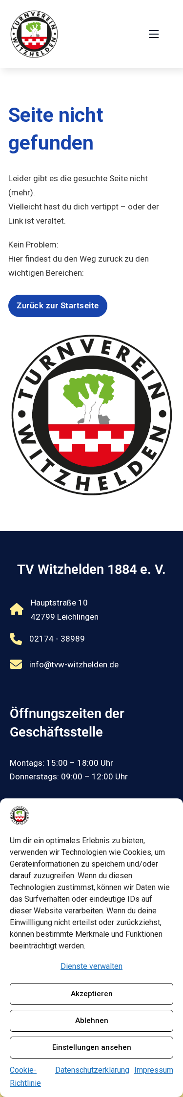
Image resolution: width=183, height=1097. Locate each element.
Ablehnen (91, 1020)
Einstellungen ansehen (91, 1047)
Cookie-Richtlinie (25, 1076)
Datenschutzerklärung (92, 1070)
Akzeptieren (92, 993)
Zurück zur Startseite (58, 305)
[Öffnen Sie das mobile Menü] (154, 34)
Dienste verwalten (91, 966)
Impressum (153, 1070)
